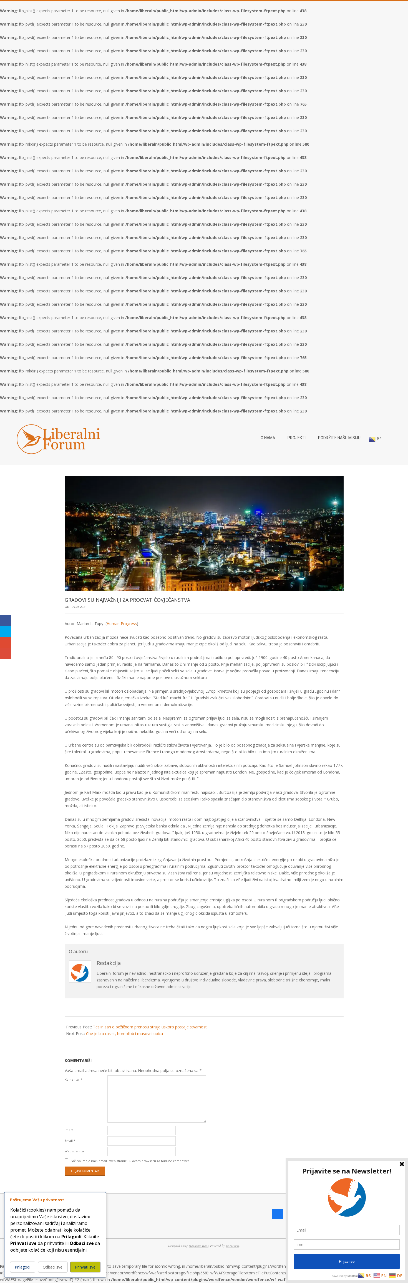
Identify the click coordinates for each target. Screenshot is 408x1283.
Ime (69, 1130)
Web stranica (74, 1151)
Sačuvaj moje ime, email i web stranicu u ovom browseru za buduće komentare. (130, 1161)
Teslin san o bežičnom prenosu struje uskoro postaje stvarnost (150, 1027)
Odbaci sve (52, 1267)
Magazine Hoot (198, 1246)
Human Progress (122, 623)
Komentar (73, 1079)
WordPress (232, 1246)
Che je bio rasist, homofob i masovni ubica (124, 1033)
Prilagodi (22, 1267)
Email (70, 1140)
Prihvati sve (85, 1267)
